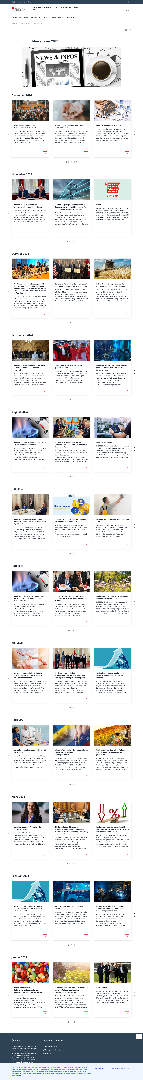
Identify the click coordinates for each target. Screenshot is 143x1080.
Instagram (49, 1050)
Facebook (48, 1046)
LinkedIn (48, 1053)
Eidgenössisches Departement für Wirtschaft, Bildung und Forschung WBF (56, 8)
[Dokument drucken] (126, 30)
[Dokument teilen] (130, 30)
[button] (16, 17)
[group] (30, 128)
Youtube (59, 1050)
